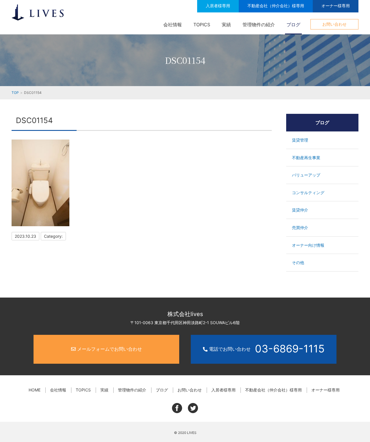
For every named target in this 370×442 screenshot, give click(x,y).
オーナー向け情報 (308, 245)
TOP (15, 92)
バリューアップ (306, 174)
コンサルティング (308, 192)
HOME (34, 389)
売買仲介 (300, 227)
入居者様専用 (218, 5)
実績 (226, 24)
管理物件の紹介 (259, 24)
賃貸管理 (300, 140)
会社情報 (172, 24)
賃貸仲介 (300, 209)
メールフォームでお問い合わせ (109, 349)
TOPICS (201, 24)
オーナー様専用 (335, 5)
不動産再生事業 (306, 157)
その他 (298, 262)
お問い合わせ (334, 24)
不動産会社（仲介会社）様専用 (275, 5)
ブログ (293, 24)
